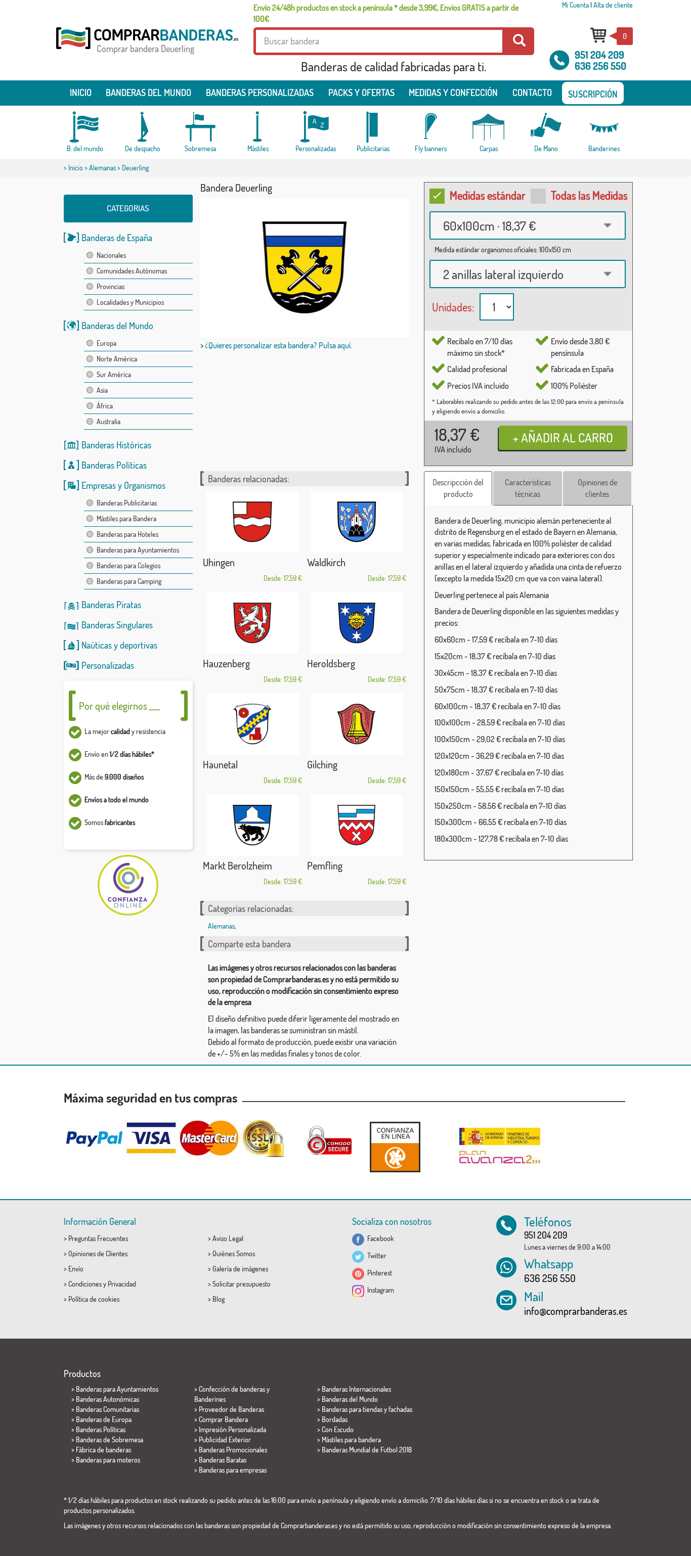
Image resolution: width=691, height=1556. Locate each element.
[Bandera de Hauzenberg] (252, 623)
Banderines (210, 1399)
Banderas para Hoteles (127, 534)
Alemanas (102, 167)
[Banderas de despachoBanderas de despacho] (142, 127)
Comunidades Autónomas (132, 270)
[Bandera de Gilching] (356, 724)
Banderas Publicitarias (127, 502)
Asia (102, 390)
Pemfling (324, 865)
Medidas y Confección (453, 92)
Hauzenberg (226, 663)
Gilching (322, 764)
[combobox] (527, 225)
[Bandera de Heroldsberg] (356, 623)
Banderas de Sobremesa (109, 1439)
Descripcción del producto (458, 488)
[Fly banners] (431, 127)
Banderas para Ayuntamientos (138, 549)
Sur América (114, 374)
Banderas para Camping (129, 581)
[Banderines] (604, 127)
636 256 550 (600, 65)
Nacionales (111, 255)
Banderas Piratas (111, 604)
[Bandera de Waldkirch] (356, 522)
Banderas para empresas (233, 1470)
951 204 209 (599, 54)
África (105, 405)
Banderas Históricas (116, 444)
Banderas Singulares (117, 624)
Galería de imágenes (240, 1268)
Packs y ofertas (361, 92)
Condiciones (85, 1283)
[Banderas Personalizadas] (315, 127)
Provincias (110, 286)
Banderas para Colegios (128, 565)
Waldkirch (326, 562)
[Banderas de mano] (546, 127)
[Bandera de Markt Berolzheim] (252, 825)
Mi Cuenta (575, 5)
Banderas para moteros (108, 1459)
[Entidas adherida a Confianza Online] (395, 1147)
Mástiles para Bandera (126, 518)
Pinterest (378, 1272)
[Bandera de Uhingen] (252, 522)
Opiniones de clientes (597, 488)
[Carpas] (488, 127)
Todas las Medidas (589, 195)
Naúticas (96, 645)
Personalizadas (107, 665)
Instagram (379, 1290)
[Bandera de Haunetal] (252, 724)
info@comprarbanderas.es (575, 1310)
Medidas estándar (488, 195)
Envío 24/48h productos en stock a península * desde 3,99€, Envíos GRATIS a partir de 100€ (386, 13)
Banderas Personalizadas (260, 92)
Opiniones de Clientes (97, 1253)
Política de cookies (93, 1299)
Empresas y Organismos (123, 485)
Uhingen (219, 562)
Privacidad (122, 1283)
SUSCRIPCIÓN (593, 94)
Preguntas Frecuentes (98, 1238)
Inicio (81, 92)
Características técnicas (528, 488)
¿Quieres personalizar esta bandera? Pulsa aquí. (278, 345)
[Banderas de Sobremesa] (200, 127)
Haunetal (220, 764)
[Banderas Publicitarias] (373, 127)
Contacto (532, 92)
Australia (108, 421)
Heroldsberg (331, 663)
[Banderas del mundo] (85, 127)
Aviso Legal (227, 1238)
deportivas (138, 645)
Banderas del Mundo (117, 325)
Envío (75, 1268)
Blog (218, 1299)
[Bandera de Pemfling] (356, 825)
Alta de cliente (613, 5)
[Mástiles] (258, 127)
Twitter (375, 1255)
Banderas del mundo (148, 92)
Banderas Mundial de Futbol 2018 (367, 1449)
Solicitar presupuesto (241, 1283)
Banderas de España (116, 237)
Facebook (379, 1238)
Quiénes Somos (233, 1253)
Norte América (117, 358)
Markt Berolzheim (237, 865)
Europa (106, 343)
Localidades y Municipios (130, 302)
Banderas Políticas (114, 465)
